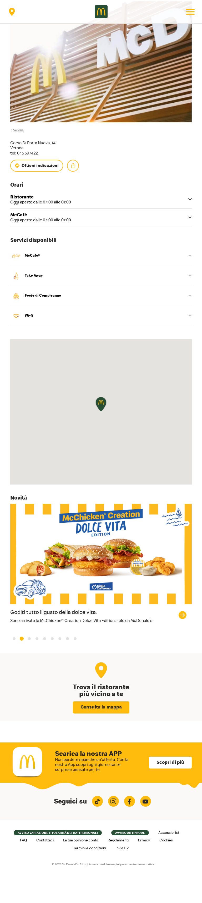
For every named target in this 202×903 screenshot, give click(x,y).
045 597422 (27, 153)
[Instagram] (113, 801)
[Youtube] (145, 801)
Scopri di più (170, 762)
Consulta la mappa (101, 707)
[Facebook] (129, 801)
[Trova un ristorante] (12, 11)
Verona (18, 130)
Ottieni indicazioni (40, 165)
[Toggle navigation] (190, 12)
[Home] (101, 11)
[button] (14, 638)
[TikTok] (97, 801)
